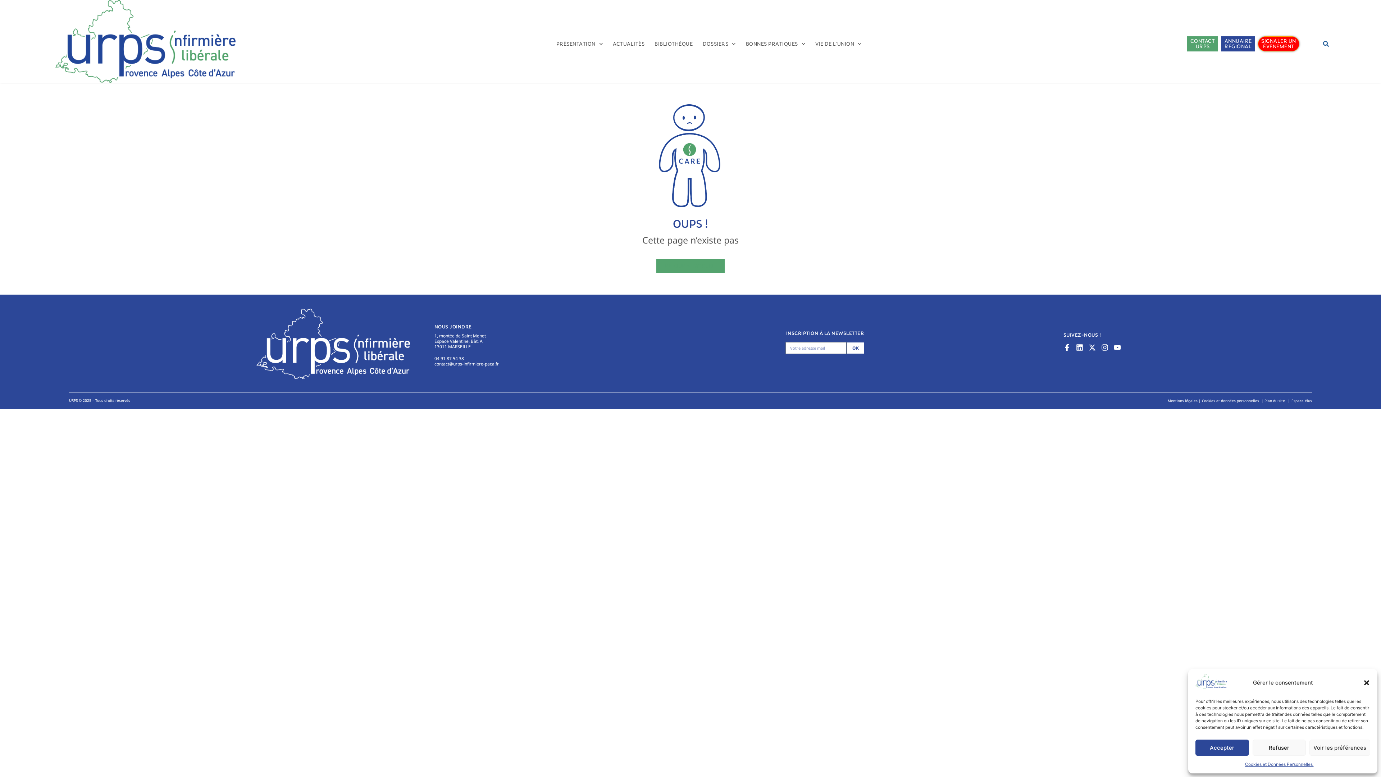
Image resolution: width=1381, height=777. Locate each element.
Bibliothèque (674, 43)
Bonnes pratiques (772, 43)
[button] (1366, 682)
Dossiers (715, 43)
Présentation (576, 43)
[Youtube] (1117, 347)
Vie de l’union (834, 43)
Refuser (1279, 747)
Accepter (1222, 747)
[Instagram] (1104, 347)
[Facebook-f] (1067, 347)
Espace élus (1301, 400)
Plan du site (1274, 400)
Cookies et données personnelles (1230, 400)
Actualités (628, 43)
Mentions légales (1183, 400)
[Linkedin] (1079, 347)
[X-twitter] (1092, 347)
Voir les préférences (1339, 747)
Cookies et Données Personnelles (1279, 764)
